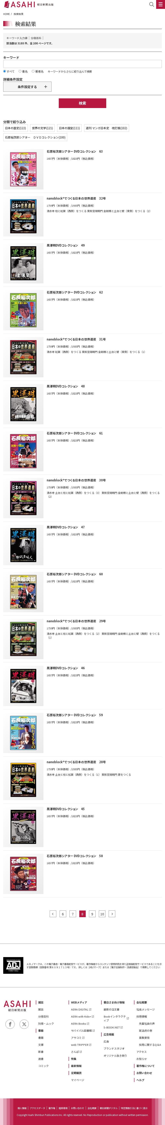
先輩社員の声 (147, 1023)
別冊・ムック (46, 1023)
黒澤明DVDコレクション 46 (66, 668)
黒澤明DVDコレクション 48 (66, 386)
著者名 (39, 71)
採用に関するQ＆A (150, 1045)
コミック (43, 1066)
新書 (40, 1052)
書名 (25, 71)
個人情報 (22, 1108)
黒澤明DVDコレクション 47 (66, 527)
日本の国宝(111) (69, 128)
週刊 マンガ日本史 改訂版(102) (106, 128)
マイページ (77, 1080)
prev (53, 914)
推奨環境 (63, 1108)
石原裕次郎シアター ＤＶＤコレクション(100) (35, 137)
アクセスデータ (37, 1108)
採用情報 (141, 1016)
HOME (6, 14)
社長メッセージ (145, 1009)
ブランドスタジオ (114, 1048)
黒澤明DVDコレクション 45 (66, 809)
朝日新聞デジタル (109, 1108)
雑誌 (40, 1002)
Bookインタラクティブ (115, 1018)
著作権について (145, 1066)
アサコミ (76, 1038)
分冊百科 (43, 1016)
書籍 (40, 1030)
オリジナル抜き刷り (115, 1055)
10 (102, 914)
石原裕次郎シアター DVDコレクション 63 (75, 151)
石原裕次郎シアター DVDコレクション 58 (75, 856)
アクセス (141, 1052)
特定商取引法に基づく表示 (134, 1108)
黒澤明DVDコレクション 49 (66, 245)
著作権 (51, 1108)
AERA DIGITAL (79, 1009)
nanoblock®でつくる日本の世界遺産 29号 (76, 621)
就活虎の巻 (145, 1030)
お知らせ (141, 1059)
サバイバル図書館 (81, 1030)
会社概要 (141, 1002)
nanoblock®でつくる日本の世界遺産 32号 (76, 198)
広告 (106, 1041)
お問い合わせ (144, 1073)
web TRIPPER (79, 1045)
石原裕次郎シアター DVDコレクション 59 (75, 715)
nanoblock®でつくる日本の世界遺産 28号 (76, 762)
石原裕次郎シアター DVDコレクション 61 (75, 433)
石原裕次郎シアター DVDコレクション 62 (75, 292)
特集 (73, 1059)
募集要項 (144, 1038)
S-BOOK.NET (112, 1027)
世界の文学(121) (42, 128)
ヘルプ (140, 1080)
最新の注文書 (111, 1009)
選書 (40, 1059)
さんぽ (75, 1052)
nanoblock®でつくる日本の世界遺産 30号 (76, 480)
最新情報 (76, 1066)
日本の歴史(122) (15, 128)
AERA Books (78, 1023)
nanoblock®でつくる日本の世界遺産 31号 (76, 339)
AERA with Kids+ (81, 1016)
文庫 (40, 1045)
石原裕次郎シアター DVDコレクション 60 (75, 574)
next (112, 914)
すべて (11, 71)
